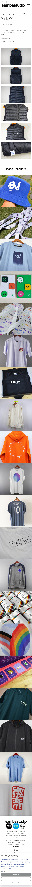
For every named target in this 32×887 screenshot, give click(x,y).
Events (16, 853)
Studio (16, 850)
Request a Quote (8, 24)
